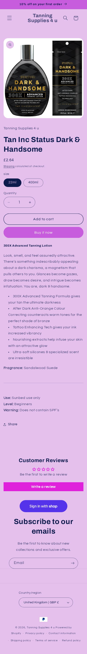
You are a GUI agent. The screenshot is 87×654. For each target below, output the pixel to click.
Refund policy (71, 640)
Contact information (62, 633)
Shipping (9, 166)
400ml (33, 182)
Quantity (10, 193)
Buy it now (43, 232)
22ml (12, 182)
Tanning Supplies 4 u (41, 627)
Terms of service (46, 640)
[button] (9, 18)
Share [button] (12, 424)
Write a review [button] (43, 486)
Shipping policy (21, 640)
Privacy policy (34, 633)
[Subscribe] (73, 563)
